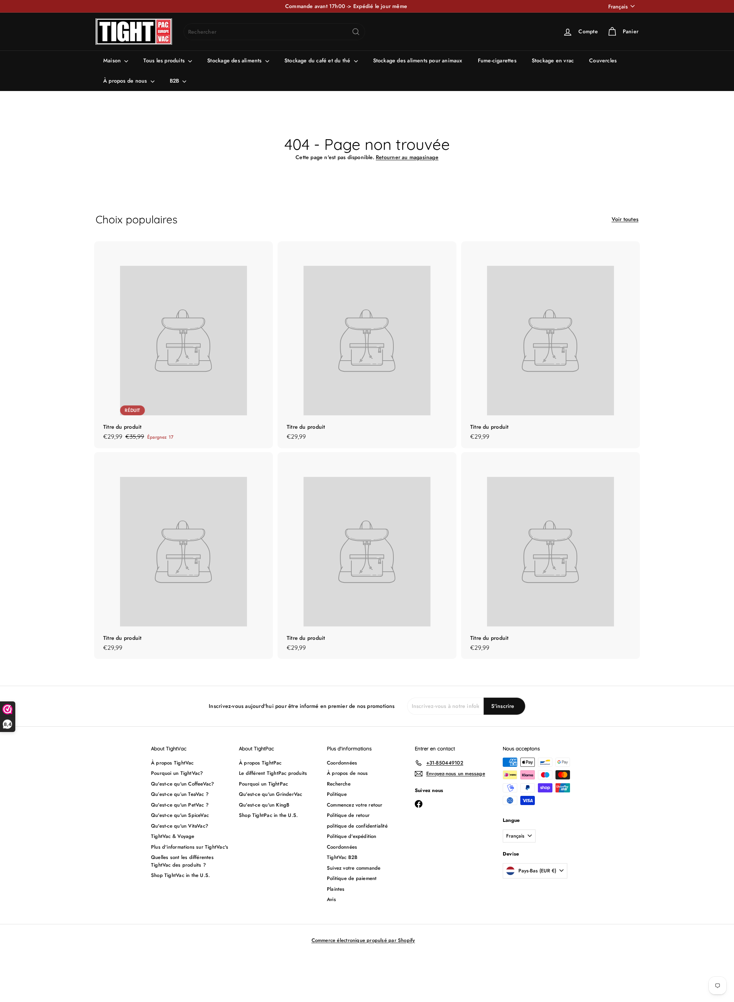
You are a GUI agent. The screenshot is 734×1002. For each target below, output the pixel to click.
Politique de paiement (352, 878)
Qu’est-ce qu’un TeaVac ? (180, 794)
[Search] (356, 31)
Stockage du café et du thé (318, 60)
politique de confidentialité (357, 826)
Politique (337, 794)
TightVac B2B (342, 857)
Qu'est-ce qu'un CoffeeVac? (182, 783)
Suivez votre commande (353, 868)
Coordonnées (342, 762)
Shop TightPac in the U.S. (268, 815)
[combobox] (274, 31)
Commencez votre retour (355, 804)
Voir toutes (625, 219)
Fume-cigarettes (497, 60)
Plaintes (336, 889)
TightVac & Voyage (173, 836)
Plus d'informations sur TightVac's (189, 847)
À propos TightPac (260, 762)
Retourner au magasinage (407, 157)
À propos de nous (126, 81)
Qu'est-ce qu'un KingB (264, 804)
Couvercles (603, 60)
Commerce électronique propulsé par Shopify (363, 940)
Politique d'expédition (352, 836)
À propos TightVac (172, 762)
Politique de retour (348, 815)
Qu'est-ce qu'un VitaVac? (179, 826)
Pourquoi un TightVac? (177, 773)
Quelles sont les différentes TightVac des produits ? (182, 861)
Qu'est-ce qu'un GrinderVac (270, 794)
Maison (112, 60)
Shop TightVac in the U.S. (180, 875)
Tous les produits (164, 60)
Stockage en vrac (553, 60)
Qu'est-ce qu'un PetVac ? (180, 804)
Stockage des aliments (235, 60)
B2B (175, 81)
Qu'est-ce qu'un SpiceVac (180, 815)
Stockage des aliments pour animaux (418, 60)
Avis (331, 899)
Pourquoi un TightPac (263, 783)
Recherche (339, 783)
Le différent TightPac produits (273, 773)
